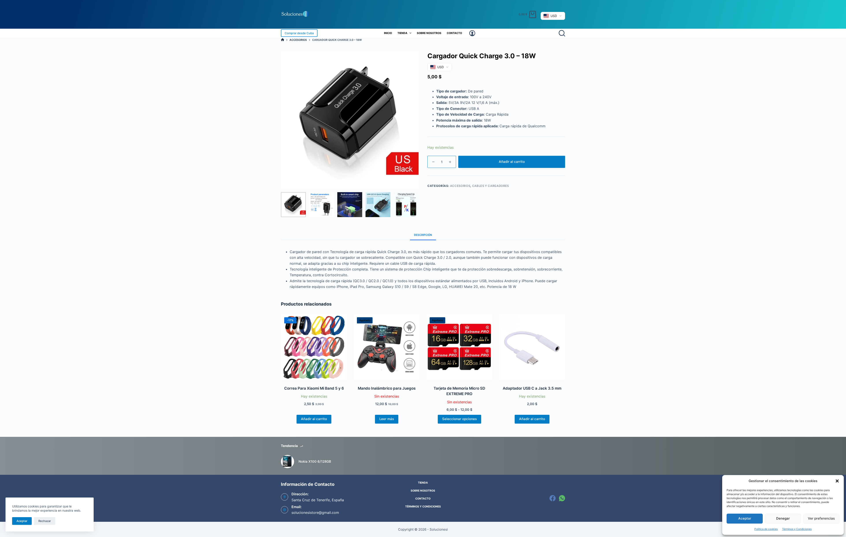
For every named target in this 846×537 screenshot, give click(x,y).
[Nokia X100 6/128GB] (287, 461)
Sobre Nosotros (429, 33)
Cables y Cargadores (490, 186)
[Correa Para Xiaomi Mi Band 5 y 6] (314, 347)
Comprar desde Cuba (299, 33)
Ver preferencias (821, 518)
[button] (837, 481)
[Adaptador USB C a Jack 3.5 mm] (532, 347)
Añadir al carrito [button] (314, 419)
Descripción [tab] (423, 235)
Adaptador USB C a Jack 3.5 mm (532, 388)
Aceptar (744, 518)
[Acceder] (472, 33)
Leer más (386, 419)
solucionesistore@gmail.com (315, 512)
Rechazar (44, 521)
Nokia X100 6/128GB (315, 461)
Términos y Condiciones (797, 529)
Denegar (783, 518)
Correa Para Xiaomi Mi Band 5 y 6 (314, 388)
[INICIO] (282, 39)
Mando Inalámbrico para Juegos (387, 388)
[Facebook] (552, 498)
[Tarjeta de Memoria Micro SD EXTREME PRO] (459, 347)
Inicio (388, 33)
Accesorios (460, 186)
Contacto (454, 33)
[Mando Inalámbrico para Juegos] (387, 347)
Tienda (402, 33)
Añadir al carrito (512, 162)
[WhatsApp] (562, 498)
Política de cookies (766, 529)
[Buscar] (562, 33)
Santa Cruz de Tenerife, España (317, 500)
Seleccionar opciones (459, 419)
